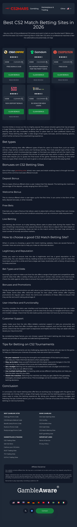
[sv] (53, 502)
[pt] (38, 502)
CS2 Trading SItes (9, 440)
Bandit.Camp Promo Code (12, 423)
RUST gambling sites (46, 434)
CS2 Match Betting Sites (47, 430)
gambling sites (20, 170)
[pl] (18, 502)
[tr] (44, 502)
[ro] (59, 502)
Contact (45, 511)
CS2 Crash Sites (44, 427)
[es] (28, 502)
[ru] (23, 502)
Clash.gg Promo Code (11, 417)
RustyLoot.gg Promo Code (13, 430)
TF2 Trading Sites (9, 454)
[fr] (48, 502)
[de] (33, 502)
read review (14, 80)
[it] (64, 502)
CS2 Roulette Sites (45, 423)
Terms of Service (44, 440)
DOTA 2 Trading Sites (11, 457)
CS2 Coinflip (43, 420)
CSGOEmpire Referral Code (13, 420)
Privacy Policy (44, 444)
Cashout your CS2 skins (11, 447)
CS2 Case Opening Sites (47, 417)
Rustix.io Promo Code (11, 427)
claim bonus (14, 75)
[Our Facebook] (31, 510)
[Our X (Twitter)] (25, 510)
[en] (13, 502)
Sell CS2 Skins (8, 444)
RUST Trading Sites (10, 450)
